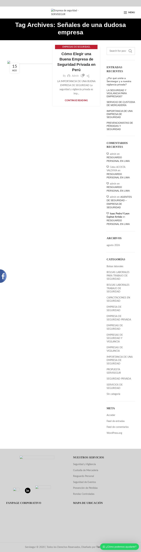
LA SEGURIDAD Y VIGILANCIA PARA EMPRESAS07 (117, 93)
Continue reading (76, 100)
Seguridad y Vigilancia (84, 464)
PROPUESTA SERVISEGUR (114, 371)
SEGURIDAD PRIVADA (119, 379)
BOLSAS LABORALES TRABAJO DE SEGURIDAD (118, 288)
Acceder (111, 415)
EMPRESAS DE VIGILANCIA (115, 349)
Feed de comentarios (118, 427)
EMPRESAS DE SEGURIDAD (76, 47)
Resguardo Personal (83, 476)
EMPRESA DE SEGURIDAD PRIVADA (119, 318)
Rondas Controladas (83, 494)
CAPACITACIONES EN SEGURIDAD (118, 299)
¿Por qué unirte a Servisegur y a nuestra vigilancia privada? (119, 81)
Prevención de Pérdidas (85, 488)
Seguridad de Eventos (84, 482)
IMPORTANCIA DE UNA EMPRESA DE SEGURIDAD (119, 114)
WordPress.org (114, 433)
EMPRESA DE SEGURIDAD (114, 309)
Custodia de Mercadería (85, 470)
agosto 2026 (113, 245)
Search (130, 51)
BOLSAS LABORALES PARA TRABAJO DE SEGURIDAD (118, 275)
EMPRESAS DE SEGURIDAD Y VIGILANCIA (115, 338)
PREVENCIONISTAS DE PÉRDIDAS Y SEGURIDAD (120, 125)
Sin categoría (113, 394)
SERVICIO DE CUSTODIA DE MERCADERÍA (121, 104)
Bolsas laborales (115, 266)
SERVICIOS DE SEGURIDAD (115, 386)
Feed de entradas (116, 421)
